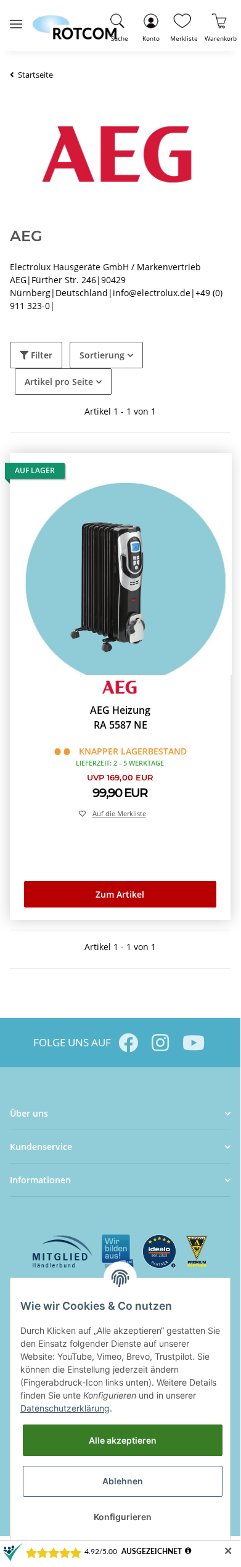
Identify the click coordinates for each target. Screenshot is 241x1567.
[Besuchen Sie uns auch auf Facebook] (128, 1043)
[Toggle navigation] (16, 19)
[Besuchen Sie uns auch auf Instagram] (160, 1043)
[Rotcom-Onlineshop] (74, 22)
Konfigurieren (123, 1516)
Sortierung (102, 355)
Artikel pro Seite (59, 381)
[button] (150, 25)
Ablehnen (122, 1481)
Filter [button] (40, 355)
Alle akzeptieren (123, 1440)
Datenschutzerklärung (65, 1408)
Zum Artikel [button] (120, 894)
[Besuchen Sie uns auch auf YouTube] (192, 1043)
